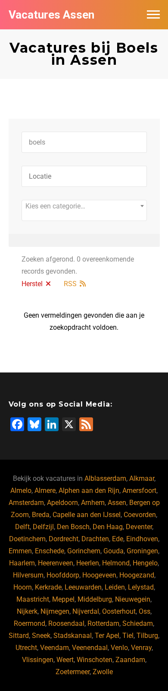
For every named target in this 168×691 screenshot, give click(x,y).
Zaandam (130, 660)
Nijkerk (27, 611)
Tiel (128, 635)
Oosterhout (119, 611)
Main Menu (153, 14)
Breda (41, 515)
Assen (117, 503)
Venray (141, 648)
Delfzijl (43, 527)
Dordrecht (63, 539)
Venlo (119, 648)
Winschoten (94, 660)
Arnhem (93, 503)
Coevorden (140, 515)
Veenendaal (90, 648)
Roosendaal (66, 623)
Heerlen (87, 563)
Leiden (115, 587)
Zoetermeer (73, 672)
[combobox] (84, 210)
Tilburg (147, 635)
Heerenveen (55, 563)
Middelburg (95, 599)
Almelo (20, 490)
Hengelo (145, 563)
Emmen (20, 551)
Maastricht (32, 599)
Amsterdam (26, 503)
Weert (65, 660)
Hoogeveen (99, 575)
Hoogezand (136, 575)
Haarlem (22, 563)
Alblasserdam (105, 478)
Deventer (139, 527)
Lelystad (141, 587)
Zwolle (103, 672)
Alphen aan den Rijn (89, 490)
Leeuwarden (83, 587)
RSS (70, 284)
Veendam (54, 648)
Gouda (113, 551)
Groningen (142, 551)
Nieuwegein (132, 599)
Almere (45, 490)
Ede (117, 539)
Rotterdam (103, 623)
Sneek (41, 635)
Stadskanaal (72, 635)
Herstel (32, 284)
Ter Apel (107, 635)
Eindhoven (142, 539)
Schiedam (137, 623)
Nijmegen (54, 611)
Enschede (49, 551)
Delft (22, 527)
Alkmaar (141, 478)
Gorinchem (83, 551)
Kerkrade (48, 587)
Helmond (116, 563)
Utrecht (26, 648)
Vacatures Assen (51, 15)
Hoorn (22, 587)
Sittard (19, 635)
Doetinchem (27, 539)
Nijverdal (85, 611)
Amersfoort (139, 490)
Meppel (63, 599)
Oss (144, 611)
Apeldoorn (62, 503)
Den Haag (108, 527)
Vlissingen (37, 660)
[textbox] (84, 206)
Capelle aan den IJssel (87, 515)
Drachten (95, 539)
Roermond (29, 623)
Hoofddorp (63, 575)
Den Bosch (73, 527)
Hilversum (28, 575)
